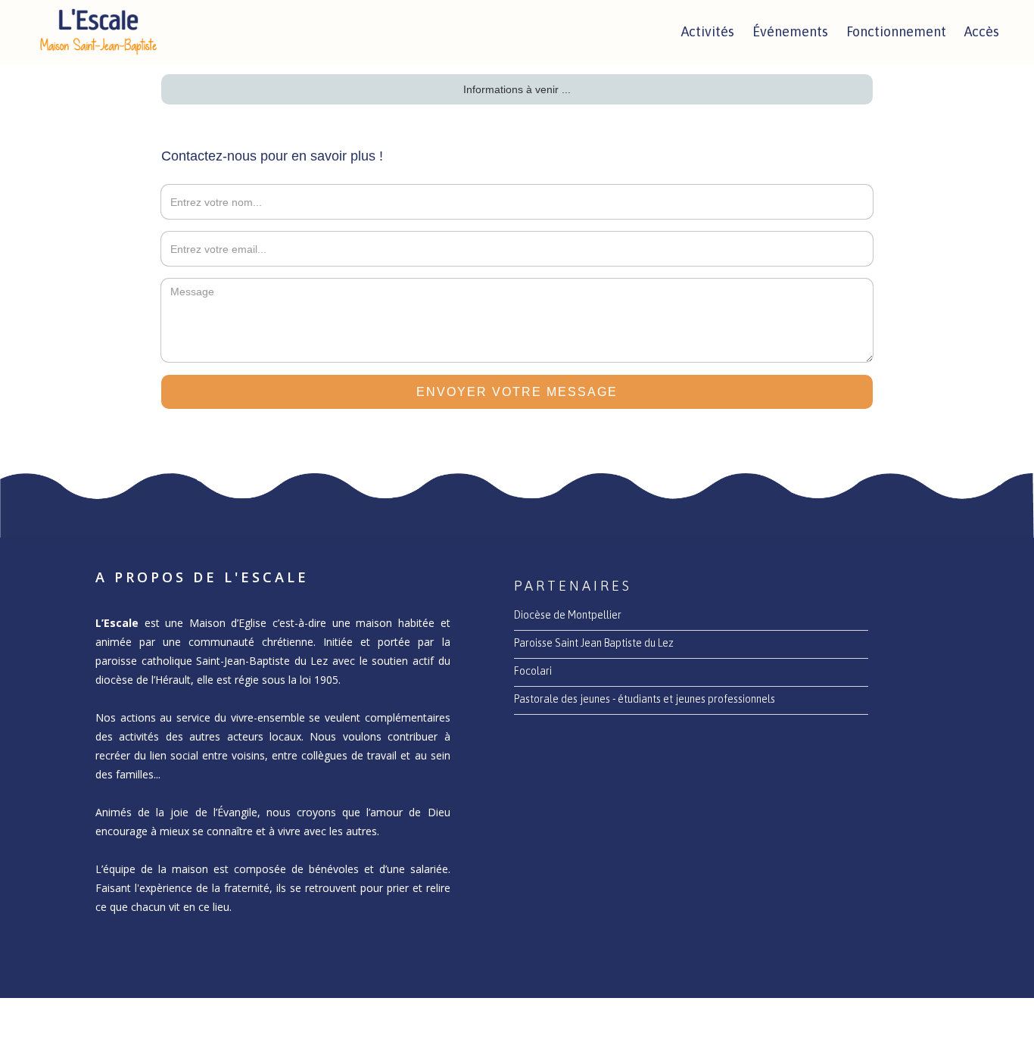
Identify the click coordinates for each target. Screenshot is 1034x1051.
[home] (98, 32)
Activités (707, 31)
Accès (981, 31)
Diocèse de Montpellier (567, 615)
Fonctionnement (896, 31)
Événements (790, 31)
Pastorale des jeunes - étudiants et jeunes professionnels (644, 699)
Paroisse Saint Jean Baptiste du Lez (594, 643)
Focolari (533, 671)
